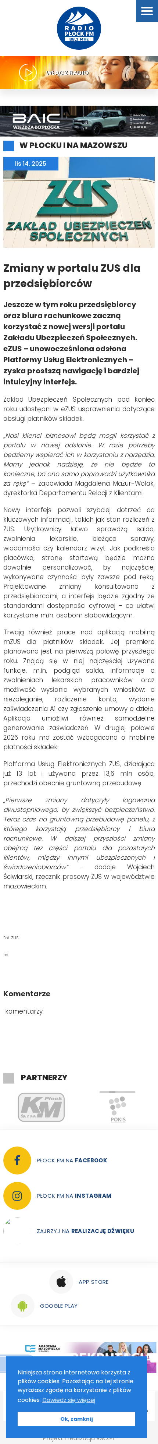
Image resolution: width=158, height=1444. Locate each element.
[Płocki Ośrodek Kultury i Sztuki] (117, 1107)
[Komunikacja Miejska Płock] (41, 1107)
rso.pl (105, 1438)
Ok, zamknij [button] (76, 1419)
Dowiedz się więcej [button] (68, 1400)
